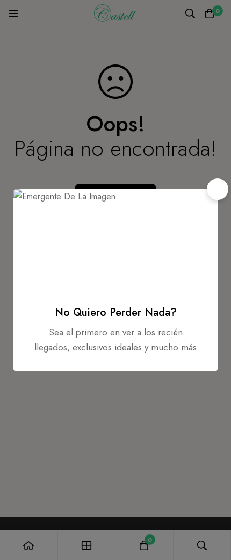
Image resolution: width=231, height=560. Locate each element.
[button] (217, 189)
